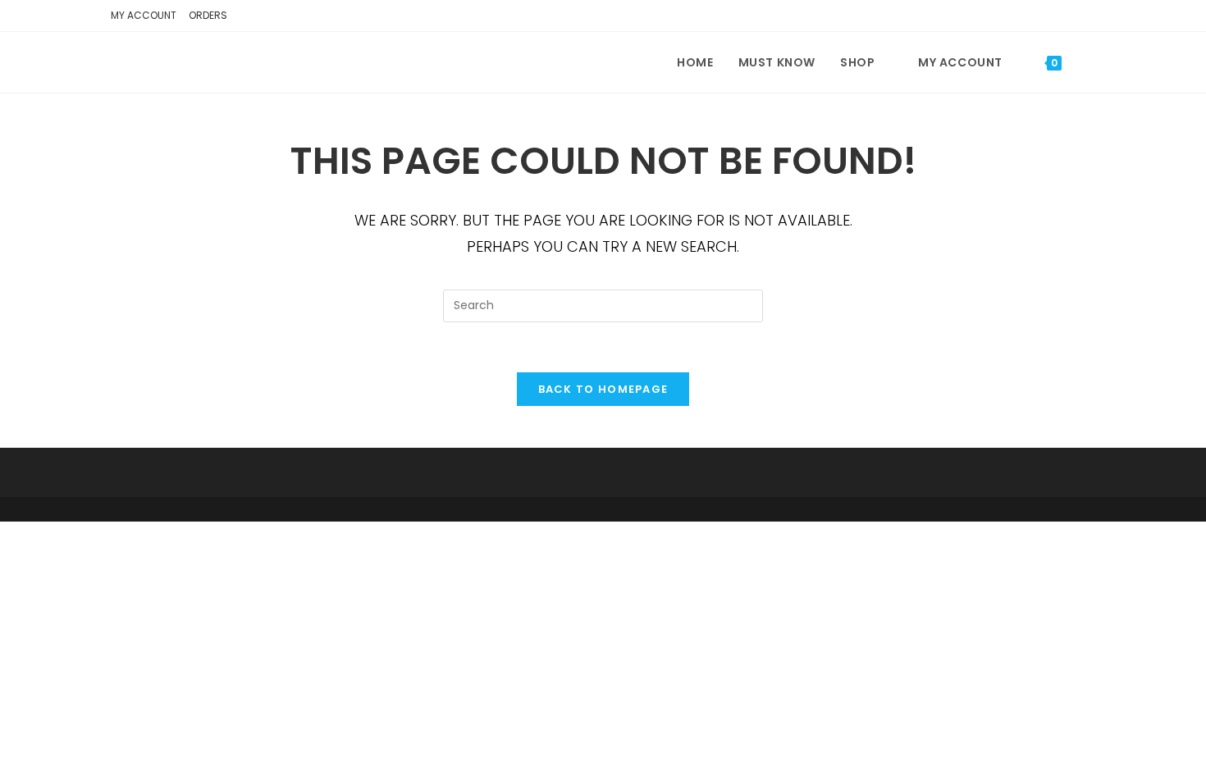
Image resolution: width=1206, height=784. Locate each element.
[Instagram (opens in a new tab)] (1084, 18)
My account (143, 15)
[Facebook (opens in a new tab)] (1061, 18)
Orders (208, 15)
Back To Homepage (603, 389)
